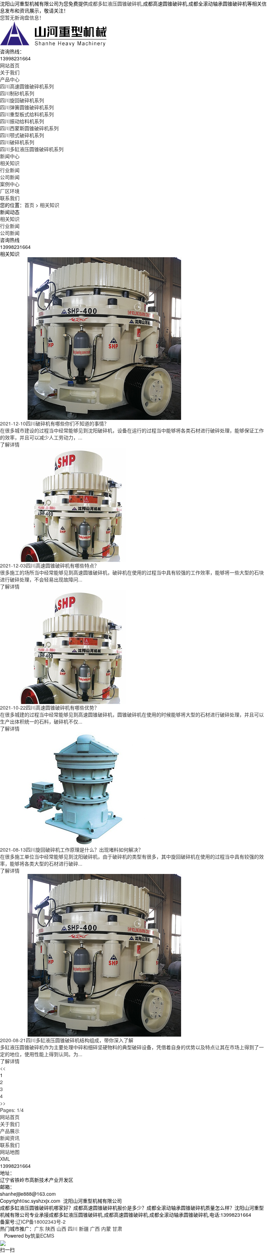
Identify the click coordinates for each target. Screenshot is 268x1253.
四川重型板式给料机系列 (27, 114)
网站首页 (10, 1116)
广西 (95, 1228)
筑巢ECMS (42, 1235)
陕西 (50, 1228)
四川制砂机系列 (17, 93)
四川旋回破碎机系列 (22, 100)
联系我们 (10, 1144)
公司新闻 (10, 176)
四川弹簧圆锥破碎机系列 (27, 107)
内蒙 (106, 1228)
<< (3, 1068)
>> (3, 1102)
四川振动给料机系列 (22, 121)
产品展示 (10, 1130)
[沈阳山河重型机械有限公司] (53, 33)
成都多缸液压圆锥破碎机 (115, 3)
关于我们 (10, 1123)
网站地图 (10, 1151)
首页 (29, 204)
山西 (61, 1228)
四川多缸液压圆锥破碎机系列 (32, 149)
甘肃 (117, 1228)
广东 (39, 1228)
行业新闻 (10, 169)
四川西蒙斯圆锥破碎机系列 (29, 128)
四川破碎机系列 (17, 142)
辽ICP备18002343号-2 (41, 1221)
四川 (72, 1228)
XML (5, 1158)
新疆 (84, 1228)
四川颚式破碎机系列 (22, 135)
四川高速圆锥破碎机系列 (27, 86)
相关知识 (10, 163)
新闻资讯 (10, 1137)
